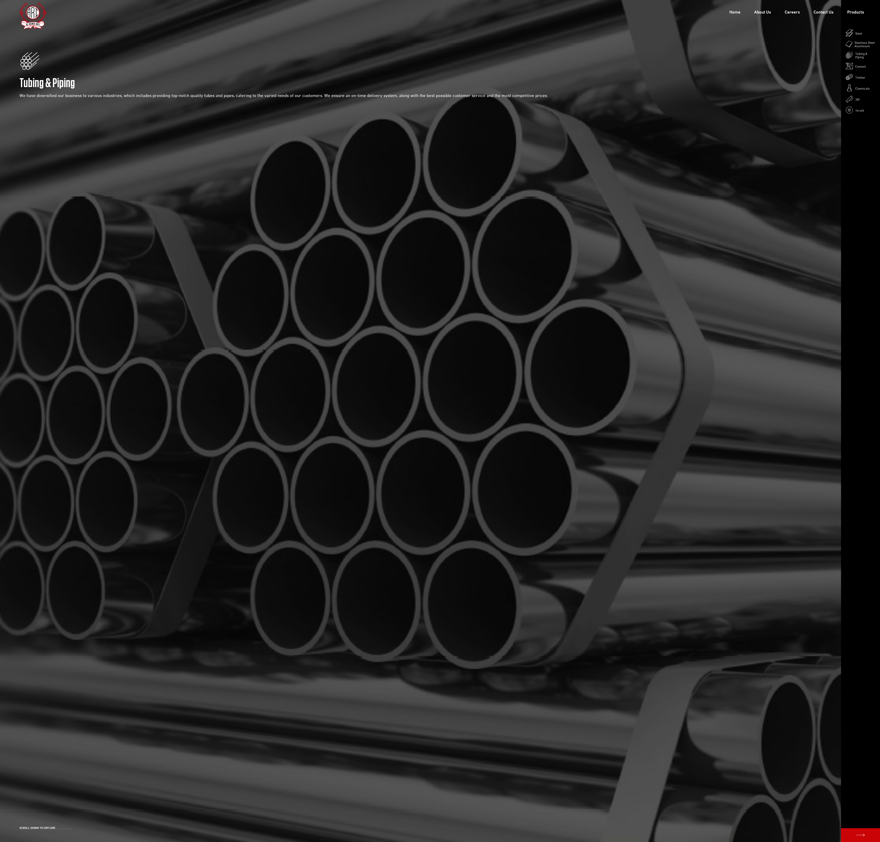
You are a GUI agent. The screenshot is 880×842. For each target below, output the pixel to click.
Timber (860, 77)
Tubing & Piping (861, 55)
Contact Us (823, 11)
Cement (860, 66)
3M (857, 99)
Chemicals (862, 88)
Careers (792, 11)
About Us (762, 11)
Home (734, 11)
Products (855, 11)
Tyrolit (859, 110)
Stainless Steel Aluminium (865, 44)
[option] (440, 421)
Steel (858, 33)
